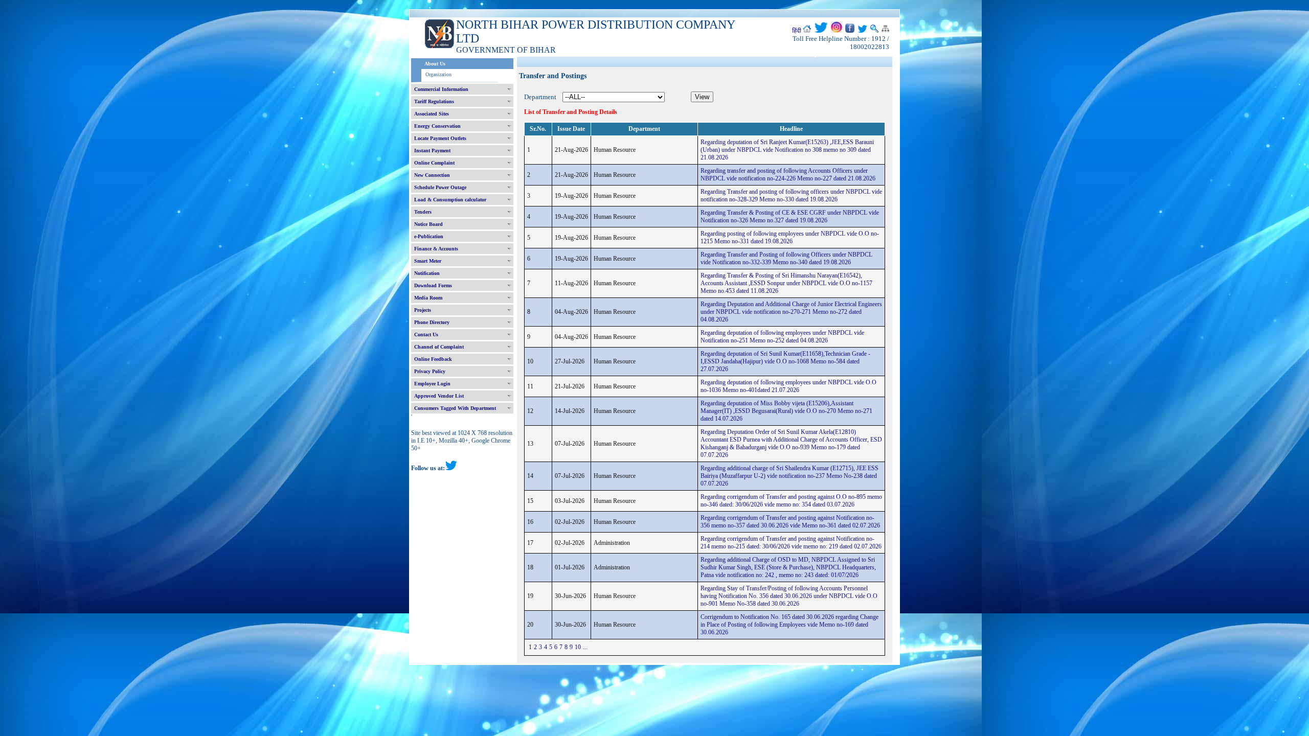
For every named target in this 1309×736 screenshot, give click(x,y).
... (585, 647)
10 (578, 647)
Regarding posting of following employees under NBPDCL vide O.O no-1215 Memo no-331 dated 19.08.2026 (790, 237)
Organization (438, 74)
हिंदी (796, 30)
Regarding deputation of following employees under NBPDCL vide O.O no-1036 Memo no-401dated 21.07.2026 (788, 386)
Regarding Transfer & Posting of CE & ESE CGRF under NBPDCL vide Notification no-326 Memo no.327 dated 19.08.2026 (790, 216)
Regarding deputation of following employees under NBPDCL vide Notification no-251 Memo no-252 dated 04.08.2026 (782, 336)
